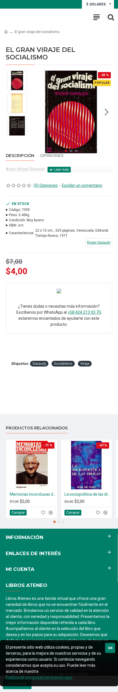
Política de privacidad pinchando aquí (39, 677)
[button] (35, 112)
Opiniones (52, 155)
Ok (110, 648)
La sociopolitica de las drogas (87, 494)
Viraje (84, 363)
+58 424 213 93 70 (84, 312)
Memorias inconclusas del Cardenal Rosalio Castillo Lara (33, 494)
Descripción (20, 155)
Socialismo (63, 363)
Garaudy (39, 363)
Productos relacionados (37, 428)
